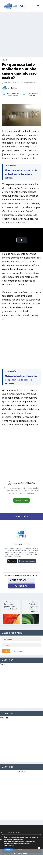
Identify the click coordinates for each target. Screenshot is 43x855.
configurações (9, 845)
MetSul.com (13, 88)
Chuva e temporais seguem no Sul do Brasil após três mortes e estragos (21, 174)
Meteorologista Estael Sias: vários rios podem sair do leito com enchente (21, 380)
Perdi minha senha (18, 651)
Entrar (6, 651)
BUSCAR (23, 585)
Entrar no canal (22, 500)
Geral (5, 60)
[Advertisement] (21, 35)
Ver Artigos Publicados (28, 561)
